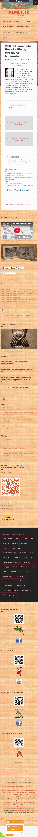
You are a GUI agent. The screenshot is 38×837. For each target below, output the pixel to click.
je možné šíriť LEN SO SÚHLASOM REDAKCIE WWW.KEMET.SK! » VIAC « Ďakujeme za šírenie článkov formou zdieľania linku (19, 787)
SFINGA (7, 183)
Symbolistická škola (18, 534)
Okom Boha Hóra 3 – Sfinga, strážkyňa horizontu (15, 289)
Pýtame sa (6, 548)
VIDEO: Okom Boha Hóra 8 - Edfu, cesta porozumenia (17, 295)
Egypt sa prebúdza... (19, 15)
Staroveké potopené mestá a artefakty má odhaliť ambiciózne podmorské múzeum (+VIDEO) (16, 380)
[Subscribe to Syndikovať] (19, 819)
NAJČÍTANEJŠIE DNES (27, 790)
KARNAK (5, 444)
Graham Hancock (8, 585)
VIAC (35, 821)
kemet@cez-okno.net (7, 804)
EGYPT (11, 170)
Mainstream (16, 548)
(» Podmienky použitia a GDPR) (26, 810)
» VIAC (16, 810)
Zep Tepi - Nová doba (20, 185)
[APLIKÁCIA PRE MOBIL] (19, 619)
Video (25, 539)
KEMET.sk (13, 60)
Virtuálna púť (16, 557)
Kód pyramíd (27, 21)
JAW (27, 571)
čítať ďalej (10, 834)
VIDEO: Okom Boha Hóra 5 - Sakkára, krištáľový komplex (17, 299)
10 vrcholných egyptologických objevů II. (15, 448)
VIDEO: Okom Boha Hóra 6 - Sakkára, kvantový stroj (16, 301)
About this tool (20, 832)
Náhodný (24, 63)
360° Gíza (6, 557)
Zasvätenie (27, 562)
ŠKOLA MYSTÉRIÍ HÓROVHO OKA (14, 174)
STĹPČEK (15, 794)
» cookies (17, 808)
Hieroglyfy (6, 567)
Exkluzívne (6, 534)
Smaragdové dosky (22, 32)
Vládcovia (24, 567)
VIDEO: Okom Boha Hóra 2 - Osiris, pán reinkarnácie (16, 293)
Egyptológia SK (7, 539)
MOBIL (27, 794)
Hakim (5, 571)
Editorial (18, 539)
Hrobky (33, 567)
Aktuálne (15, 543)
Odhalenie (23, 553)
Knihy (25, 557)
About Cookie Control (8, 821)
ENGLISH (22, 794)
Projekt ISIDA (7, 590)
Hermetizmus (7, 32)
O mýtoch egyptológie (9, 553)
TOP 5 (9, 790)
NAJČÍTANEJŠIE (16, 790)
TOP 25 (4, 790)
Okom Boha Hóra (23, 27)
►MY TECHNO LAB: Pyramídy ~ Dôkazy (14, 388)
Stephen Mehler (8, 576)
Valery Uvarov (21, 585)
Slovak (5, 273)
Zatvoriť (22, 821)
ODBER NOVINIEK (22, 793)
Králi (5, 38)
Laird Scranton (7, 581)
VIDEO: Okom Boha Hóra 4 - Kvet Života (12, 297)
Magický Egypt (8, 27)
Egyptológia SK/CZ (27, 590)
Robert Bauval (20, 581)
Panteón (15, 567)
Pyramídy (6, 543)
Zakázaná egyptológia (11, 21)
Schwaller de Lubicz (16, 571)
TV (32, 539)
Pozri (32, 557)
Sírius (31, 553)
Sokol (22, 800)
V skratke (24, 543)
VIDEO (15, 170)
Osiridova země (7, 408)
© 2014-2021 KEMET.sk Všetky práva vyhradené (16, 802)
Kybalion (17, 562)
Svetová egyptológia (9, 595)
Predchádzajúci (15, 63)
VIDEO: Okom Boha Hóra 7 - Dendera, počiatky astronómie (18, 291)
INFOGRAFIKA (7, 439)
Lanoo (16, 590)
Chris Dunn (19, 576)
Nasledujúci (19, 65)
